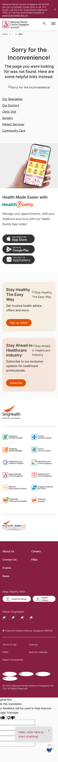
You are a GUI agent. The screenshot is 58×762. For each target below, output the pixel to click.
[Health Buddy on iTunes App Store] (18, 239)
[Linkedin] (33, 619)
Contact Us (10, 559)
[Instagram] (24, 619)
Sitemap (33, 644)
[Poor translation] (11, 717)
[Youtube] (15, 619)
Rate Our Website (38, 652)
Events (7, 567)
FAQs (34, 559)
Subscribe (16, 382)
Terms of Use (9, 644)
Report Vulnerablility (13, 659)
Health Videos (44, 599)
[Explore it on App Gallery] (18, 259)
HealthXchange (19, 599)
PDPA (5, 652)
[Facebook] (6, 619)
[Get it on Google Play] (18, 249)
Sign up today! (19, 322)
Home (5, 34)
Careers (36, 551)
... (13, 34)
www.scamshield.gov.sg (14, 15)
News (6, 576)
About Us (8, 551)
